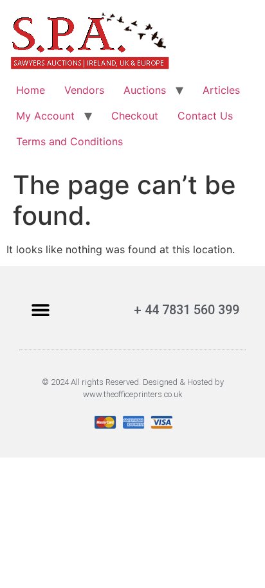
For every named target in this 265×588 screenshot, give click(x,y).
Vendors (84, 90)
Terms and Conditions (69, 141)
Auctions (144, 90)
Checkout (134, 115)
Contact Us (205, 115)
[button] (40, 309)
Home (30, 90)
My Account (45, 115)
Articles (221, 90)
